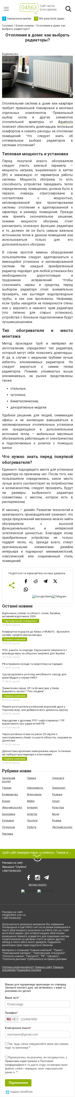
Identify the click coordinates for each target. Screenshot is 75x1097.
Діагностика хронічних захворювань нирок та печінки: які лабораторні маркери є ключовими (36, 753)
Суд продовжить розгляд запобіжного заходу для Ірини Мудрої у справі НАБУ (34, 676)
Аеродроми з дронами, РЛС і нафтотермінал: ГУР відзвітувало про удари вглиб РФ (33, 722)
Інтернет (32, 807)
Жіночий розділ (12, 807)
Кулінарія (8, 820)
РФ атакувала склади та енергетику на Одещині (32, 663)
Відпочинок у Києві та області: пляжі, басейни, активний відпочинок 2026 (31, 615)
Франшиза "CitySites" (14, 867)
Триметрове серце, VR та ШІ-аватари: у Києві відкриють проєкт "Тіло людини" (30, 690)
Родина (56, 820)
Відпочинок (34, 794)
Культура (58, 807)
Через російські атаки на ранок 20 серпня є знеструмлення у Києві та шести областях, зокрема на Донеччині (37, 737)
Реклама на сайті (12, 862)
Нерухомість (35, 787)
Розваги (57, 794)
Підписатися (18, 1082)
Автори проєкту (38, 884)
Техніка (31, 778)
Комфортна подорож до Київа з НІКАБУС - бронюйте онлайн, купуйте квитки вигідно (35, 633)
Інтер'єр (32, 814)
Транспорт (58, 787)
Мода (55, 814)
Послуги (32, 820)
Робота (31, 827)
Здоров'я (58, 778)
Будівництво (10, 794)
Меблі (31, 801)
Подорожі (8, 827)
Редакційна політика (28, 970)
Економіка (8, 814)
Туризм (6, 787)
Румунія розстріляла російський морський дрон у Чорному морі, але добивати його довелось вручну (35, 708)
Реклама (7, 833)
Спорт (56, 801)
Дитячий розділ (62, 827)
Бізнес (6, 801)
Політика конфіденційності (18, 967)
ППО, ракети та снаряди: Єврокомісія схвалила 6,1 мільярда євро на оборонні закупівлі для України (34, 652)
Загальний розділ (8, 779)
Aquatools (65, 122)
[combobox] (12, 1019)
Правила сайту (43, 967)
